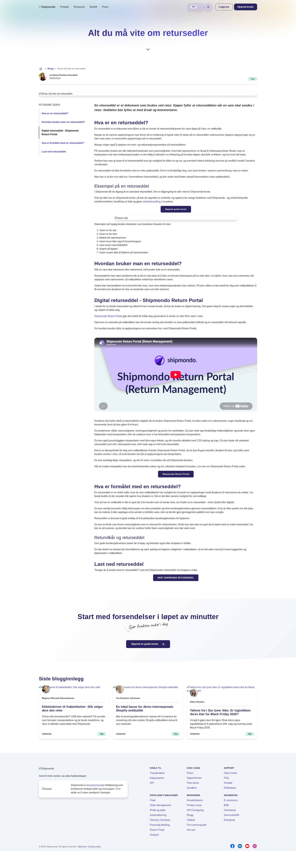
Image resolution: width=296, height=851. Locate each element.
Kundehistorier (195, 800)
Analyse (154, 834)
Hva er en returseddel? (55, 113)
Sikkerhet (82, 846)
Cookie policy (94, 846)
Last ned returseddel (54, 151)
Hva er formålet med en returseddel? (63, 143)
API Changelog (195, 810)
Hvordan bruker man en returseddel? (63, 122)
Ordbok (191, 820)
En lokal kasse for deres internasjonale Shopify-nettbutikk (144, 708)
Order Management (160, 805)
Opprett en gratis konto (145, 644)
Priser (105, 7)
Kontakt (228, 783)
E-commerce (231, 800)
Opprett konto (194, 778)
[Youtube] (247, 846)
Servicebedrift (231, 815)
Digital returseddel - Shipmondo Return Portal (60, 132)
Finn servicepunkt (196, 825)
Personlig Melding (160, 825)
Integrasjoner (157, 778)
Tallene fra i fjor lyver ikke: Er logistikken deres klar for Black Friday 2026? (220, 712)
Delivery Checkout (160, 820)
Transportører (157, 773)
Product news (194, 805)
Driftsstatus (230, 787)
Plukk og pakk (157, 810)
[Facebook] (232, 846)
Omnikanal (230, 810)
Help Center (230, 773)
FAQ (226, 778)
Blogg (50, 68)
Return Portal (157, 830)
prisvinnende (97, 785)
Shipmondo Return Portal (108, 316)
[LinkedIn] (239, 846)
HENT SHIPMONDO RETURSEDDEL (176, 577)
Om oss (191, 830)
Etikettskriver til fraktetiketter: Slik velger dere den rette (72, 708)
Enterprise (229, 820)
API (152, 783)
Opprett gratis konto (176, 209)
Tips (253, 79)
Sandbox (192, 787)
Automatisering (158, 815)
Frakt (152, 800)
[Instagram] (254, 846)
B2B (226, 805)
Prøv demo (193, 783)
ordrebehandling (152, 201)
